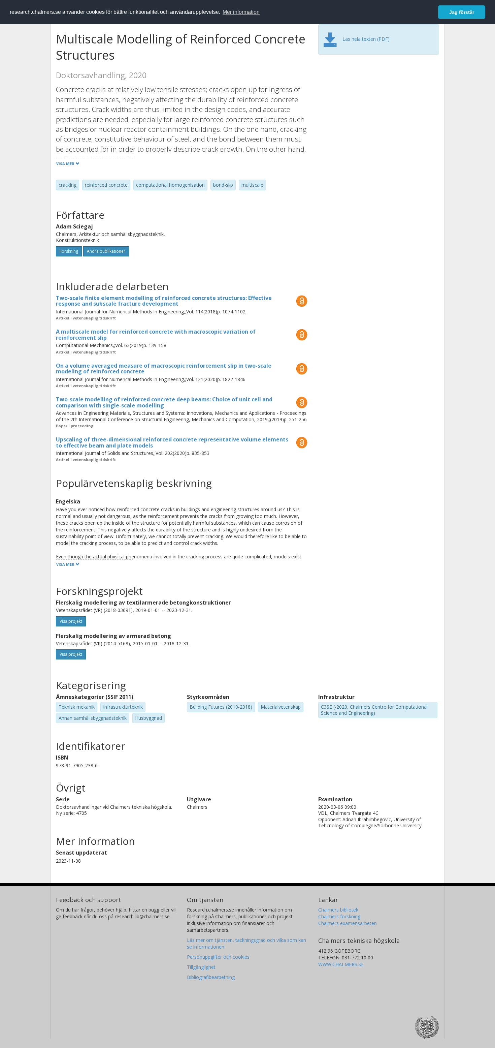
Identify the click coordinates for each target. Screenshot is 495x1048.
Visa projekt (71, 621)
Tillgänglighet (201, 967)
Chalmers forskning (339, 916)
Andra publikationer (106, 251)
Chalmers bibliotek (338, 909)
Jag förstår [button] (461, 12)
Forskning (69, 251)
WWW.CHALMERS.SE (341, 964)
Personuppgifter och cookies (218, 957)
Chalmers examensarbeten (347, 923)
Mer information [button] (241, 12)
